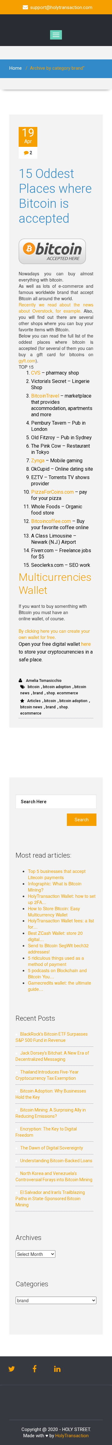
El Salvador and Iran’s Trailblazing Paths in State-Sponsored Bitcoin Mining (50, 1198)
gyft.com (27, 360)
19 (28, 135)
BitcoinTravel (45, 396)
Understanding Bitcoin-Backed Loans (56, 1160)
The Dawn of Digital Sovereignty (51, 1147)
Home (15, 68)
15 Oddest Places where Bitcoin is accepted (55, 196)
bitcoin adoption (57, 687)
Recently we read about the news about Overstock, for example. (56, 307)
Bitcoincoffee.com (51, 521)
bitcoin (34, 687)
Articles (34, 701)
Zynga (37, 461)
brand (38, 693)
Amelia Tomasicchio (43, 680)
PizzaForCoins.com (52, 492)
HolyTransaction (72, 1435)
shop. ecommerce (62, 693)
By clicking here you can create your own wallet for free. (54, 634)
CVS (35, 373)
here (86, 644)
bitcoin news (31, 707)
